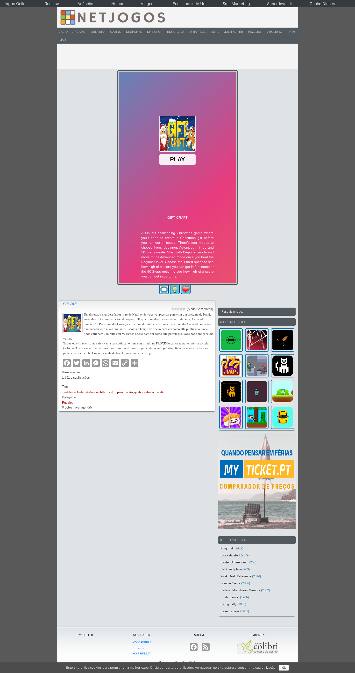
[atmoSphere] (231, 340)
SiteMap (194, 662)
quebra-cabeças (144, 392)
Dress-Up (154, 31)
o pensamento (124, 392)
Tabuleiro (274, 31)
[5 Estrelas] (184, 309)
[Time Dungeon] (257, 391)
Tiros (291, 31)
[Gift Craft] (73, 322)
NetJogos (183, 662)
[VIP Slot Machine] (231, 365)
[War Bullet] (282, 340)
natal (110, 392)
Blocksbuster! (230, 555)
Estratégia (197, 31)
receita (160, 392)
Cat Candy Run (231, 569)
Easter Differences (233, 562)
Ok (284, 667)
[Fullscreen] (164, 289)
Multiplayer (233, 31)
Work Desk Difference (235, 576)
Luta (215, 31)
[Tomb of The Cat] (231, 391)
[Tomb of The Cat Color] (282, 365)
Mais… (64, 39)
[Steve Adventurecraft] (257, 417)
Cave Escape (229, 611)
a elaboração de (73, 392)
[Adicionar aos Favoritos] (186, 289)
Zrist (142, 648)
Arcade (78, 31)
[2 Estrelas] (175, 309)
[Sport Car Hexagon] (282, 417)
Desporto (134, 31)
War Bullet (142, 653)
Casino (115, 31)
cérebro (90, 392)
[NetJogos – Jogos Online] (112, 16)
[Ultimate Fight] (257, 365)
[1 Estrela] (172, 309)
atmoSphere (141, 642)
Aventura (97, 31)
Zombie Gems (230, 583)
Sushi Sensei (229, 597)
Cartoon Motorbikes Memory (240, 590)
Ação (63, 31)
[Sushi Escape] (231, 417)
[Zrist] (257, 340)
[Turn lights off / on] (175, 289)
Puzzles (254, 31)
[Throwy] (282, 391)
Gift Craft (70, 303)
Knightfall (227, 548)
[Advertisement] (174, 56)
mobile (100, 392)
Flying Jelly (228, 604)
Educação (175, 31)
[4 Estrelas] (181, 309)
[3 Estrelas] (178, 309)
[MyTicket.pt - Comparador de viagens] (257, 481)
